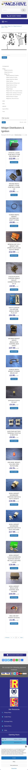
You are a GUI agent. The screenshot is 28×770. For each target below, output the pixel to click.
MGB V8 (4, 106)
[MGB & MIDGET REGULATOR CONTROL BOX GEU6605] (14, 577)
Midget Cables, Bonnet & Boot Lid (13, 94)
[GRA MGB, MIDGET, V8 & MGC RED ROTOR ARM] (14, 454)
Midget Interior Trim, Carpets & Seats (14, 90)
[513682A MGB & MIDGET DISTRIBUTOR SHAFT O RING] (14, 206)
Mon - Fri (4, 739)
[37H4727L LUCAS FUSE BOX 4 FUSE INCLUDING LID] (14, 144)
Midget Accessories (8, 70)
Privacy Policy (14, 768)
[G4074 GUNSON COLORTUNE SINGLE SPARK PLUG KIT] (14, 299)
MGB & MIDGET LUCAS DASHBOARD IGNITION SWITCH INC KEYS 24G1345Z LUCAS (14, 559)
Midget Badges (9, 88)
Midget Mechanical (8, 72)
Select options (14, 440)
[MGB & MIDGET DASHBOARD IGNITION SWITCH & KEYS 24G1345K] (14, 515)
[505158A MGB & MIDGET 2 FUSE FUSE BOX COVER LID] (14, 175)
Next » (21, 637)
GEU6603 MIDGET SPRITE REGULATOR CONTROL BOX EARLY (14, 342)
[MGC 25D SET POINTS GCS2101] (14, 608)
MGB (3, 101)
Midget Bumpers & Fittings (12, 96)
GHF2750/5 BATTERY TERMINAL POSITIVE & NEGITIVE (14, 433)
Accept (14, 757)
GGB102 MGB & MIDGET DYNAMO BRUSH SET (14, 371)
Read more (14, 195)
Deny (14, 761)
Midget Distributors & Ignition (12, 75)
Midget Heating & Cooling (11, 77)
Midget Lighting (9, 81)
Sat (3, 742)
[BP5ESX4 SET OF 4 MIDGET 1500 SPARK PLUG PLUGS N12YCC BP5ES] (14, 236)
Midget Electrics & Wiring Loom (13, 83)
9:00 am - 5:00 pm (18, 739)
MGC (3, 103)
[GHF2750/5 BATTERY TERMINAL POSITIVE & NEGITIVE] (14, 423)
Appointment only (17, 742)
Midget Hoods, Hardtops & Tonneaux (14, 92)
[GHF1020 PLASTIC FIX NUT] (14, 392)
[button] (26, 746)
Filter (4, 122)
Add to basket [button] (14, 162)
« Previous (7, 637)
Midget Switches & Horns (11, 85)
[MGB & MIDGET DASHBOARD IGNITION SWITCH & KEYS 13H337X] (14, 484)
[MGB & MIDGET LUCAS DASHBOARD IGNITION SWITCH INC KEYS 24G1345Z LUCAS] (14, 546)
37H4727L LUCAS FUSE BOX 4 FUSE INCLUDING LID (14, 154)
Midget (5, 26)
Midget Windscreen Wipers (12, 79)
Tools (3, 111)
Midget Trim (10, 26)
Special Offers (5, 108)
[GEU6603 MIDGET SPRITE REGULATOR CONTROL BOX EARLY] (14, 330)
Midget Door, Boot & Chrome (12, 98)
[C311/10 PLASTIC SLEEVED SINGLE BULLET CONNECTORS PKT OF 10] (14, 268)
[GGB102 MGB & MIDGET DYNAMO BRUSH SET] (14, 361)
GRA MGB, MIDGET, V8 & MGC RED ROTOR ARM (14, 464)
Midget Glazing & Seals (11, 87)
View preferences (14, 765)
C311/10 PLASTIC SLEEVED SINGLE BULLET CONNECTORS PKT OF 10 (14, 280)
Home (2, 26)
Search (4, 57)
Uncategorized (5, 66)
